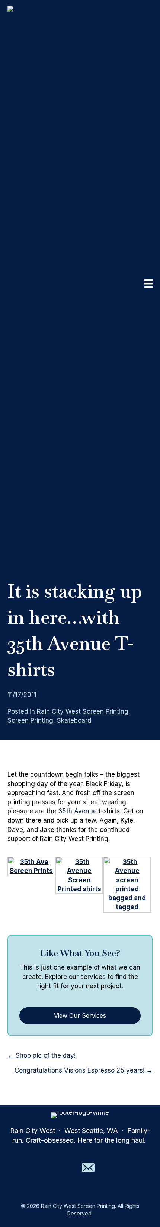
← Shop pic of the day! (41, 1055)
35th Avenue (77, 811)
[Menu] (148, 283)
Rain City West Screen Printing (82, 711)
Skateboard (74, 720)
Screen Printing (30, 720)
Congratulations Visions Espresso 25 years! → (84, 1070)
